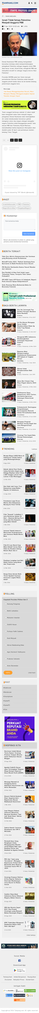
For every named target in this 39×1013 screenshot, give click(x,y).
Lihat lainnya (31, 935)
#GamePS (6, 705)
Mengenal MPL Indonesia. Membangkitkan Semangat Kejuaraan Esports (26, 339)
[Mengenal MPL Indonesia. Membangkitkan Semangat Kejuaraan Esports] (9, 341)
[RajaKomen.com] (30, 991)
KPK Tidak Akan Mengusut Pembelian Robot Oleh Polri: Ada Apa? (14, 924)
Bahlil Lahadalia (12, 611)
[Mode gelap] (32, 3)
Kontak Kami (30, 980)
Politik (19, 385)
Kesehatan (20, 427)
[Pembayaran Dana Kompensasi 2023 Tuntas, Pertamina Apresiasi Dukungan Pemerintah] (9, 397)
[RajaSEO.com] (29, 996)
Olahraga (20, 439)
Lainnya (34, 449)
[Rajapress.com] (19, 996)
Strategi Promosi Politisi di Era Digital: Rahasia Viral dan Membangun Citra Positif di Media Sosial (13, 880)
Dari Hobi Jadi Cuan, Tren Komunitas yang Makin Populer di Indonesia (13, 488)
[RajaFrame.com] (19, 991)
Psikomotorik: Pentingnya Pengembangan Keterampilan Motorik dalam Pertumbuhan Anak (26, 410)
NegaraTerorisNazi (9, 208)
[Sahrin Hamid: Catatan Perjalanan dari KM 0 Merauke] (30, 829)
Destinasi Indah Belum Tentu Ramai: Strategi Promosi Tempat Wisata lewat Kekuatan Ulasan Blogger (13, 754)
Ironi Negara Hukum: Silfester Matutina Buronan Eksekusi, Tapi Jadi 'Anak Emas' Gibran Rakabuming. (13, 814)
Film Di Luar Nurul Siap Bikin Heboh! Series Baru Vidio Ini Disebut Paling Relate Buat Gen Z (13, 547)
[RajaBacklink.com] (9, 991)
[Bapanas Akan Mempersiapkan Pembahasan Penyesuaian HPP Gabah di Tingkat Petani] (9, 357)
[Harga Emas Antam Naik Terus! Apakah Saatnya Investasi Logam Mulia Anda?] (30, 577)
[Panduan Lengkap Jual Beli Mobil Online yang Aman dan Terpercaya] (30, 562)
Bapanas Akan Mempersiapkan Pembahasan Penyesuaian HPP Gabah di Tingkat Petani (26, 355)
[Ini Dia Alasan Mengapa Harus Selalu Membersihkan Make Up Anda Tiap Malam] (9, 327)
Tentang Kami (7, 977)
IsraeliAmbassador (9, 204)
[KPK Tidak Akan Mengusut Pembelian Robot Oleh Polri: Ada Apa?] (30, 924)
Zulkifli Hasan (12, 624)
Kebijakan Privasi (18, 980)
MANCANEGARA (11, 16)
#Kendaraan (7, 692)
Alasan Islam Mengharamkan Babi (24, 369)
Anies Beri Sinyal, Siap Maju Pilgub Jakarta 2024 (26, 382)
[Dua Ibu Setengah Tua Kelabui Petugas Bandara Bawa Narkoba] (9, 313)
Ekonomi (19, 400)
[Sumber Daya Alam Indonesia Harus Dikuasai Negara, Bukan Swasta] (30, 896)
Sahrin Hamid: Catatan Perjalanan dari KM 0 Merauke (12, 829)
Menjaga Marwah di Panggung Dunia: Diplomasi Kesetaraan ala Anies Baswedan (14, 784)
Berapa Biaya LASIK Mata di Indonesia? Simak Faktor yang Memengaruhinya (14, 457)
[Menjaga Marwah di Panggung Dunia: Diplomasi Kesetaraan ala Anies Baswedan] (30, 785)
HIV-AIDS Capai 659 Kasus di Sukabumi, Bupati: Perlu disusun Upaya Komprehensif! (19, 280)
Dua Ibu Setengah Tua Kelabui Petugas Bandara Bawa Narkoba (26, 311)
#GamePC (6, 701)
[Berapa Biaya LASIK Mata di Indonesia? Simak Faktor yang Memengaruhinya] (30, 457)
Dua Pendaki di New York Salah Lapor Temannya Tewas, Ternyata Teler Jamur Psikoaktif (16, 274)
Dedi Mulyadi (11, 638)
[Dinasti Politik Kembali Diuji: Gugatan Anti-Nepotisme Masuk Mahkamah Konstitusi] (30, 799)
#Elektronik (7, 688)
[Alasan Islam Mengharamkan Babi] (9, 371)
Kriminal (19, 315)
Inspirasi (20, 330)
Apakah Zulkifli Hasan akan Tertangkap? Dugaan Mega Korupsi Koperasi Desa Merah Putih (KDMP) (14, 770)
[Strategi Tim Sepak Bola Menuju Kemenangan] (9, 438)
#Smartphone (8, 696)
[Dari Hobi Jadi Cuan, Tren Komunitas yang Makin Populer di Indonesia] (30, 488)
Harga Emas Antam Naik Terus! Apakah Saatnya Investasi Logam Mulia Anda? (12, 576)
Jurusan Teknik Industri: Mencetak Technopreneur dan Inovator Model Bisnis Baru (13, 533)
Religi (19, 372)
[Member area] (29, 3)
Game (19, 344)
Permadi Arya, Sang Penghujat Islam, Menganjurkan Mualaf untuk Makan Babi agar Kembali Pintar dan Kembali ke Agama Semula (14, 845)
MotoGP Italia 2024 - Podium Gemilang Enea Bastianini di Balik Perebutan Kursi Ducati (18, 262)
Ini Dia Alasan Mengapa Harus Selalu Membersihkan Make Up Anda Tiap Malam (26, 325)
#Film (5, 709)
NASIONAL (20, 361)
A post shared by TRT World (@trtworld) (19, 192)
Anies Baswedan (12, 666)
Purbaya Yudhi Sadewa (15, 631)
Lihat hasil (31, 673)
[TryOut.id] (19, 1000)
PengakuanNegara (24, 208)
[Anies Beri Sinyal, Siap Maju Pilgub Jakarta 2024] (9, 384)
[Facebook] (19, 960)
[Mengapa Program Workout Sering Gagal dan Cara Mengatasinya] (9, 425)
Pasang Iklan (32, 977)
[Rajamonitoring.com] (9, 996)
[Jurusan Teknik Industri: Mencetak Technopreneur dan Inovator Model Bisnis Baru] (30, 533)
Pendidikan (20, 415)
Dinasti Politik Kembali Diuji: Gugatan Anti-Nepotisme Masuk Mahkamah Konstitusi (13, 799)
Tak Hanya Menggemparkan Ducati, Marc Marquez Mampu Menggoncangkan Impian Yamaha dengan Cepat (19, 94)
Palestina (26, 204)
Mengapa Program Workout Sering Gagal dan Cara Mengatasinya (26, 423)
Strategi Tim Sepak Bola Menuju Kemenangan (26, 436)
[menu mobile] (35, 3)
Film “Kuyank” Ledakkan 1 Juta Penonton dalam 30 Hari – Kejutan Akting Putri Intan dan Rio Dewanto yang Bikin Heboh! (14, 518)
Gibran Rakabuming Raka (15, 645)
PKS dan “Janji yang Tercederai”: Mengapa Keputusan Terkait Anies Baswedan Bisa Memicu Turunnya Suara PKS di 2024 (13, 863)
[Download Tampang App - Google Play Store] (20, 970)
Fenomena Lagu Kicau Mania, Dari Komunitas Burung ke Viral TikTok (12, 502)
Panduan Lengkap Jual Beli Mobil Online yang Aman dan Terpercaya (13, 562)
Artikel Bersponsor (20, 977)
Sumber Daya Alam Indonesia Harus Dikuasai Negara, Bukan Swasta (13, 896)
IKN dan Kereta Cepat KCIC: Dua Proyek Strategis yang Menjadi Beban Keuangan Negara (13, 910)
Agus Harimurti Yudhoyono (16, 652)
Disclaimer (8, 980)
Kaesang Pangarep (13, 604)
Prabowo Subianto (13, 659)
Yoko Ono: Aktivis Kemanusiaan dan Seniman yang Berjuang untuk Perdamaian (18, 257)
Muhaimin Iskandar (13, 618)
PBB (19, 204)
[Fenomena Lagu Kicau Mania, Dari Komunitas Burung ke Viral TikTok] (30, 503)
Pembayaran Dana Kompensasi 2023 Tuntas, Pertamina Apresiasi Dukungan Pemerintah (26, 395)
